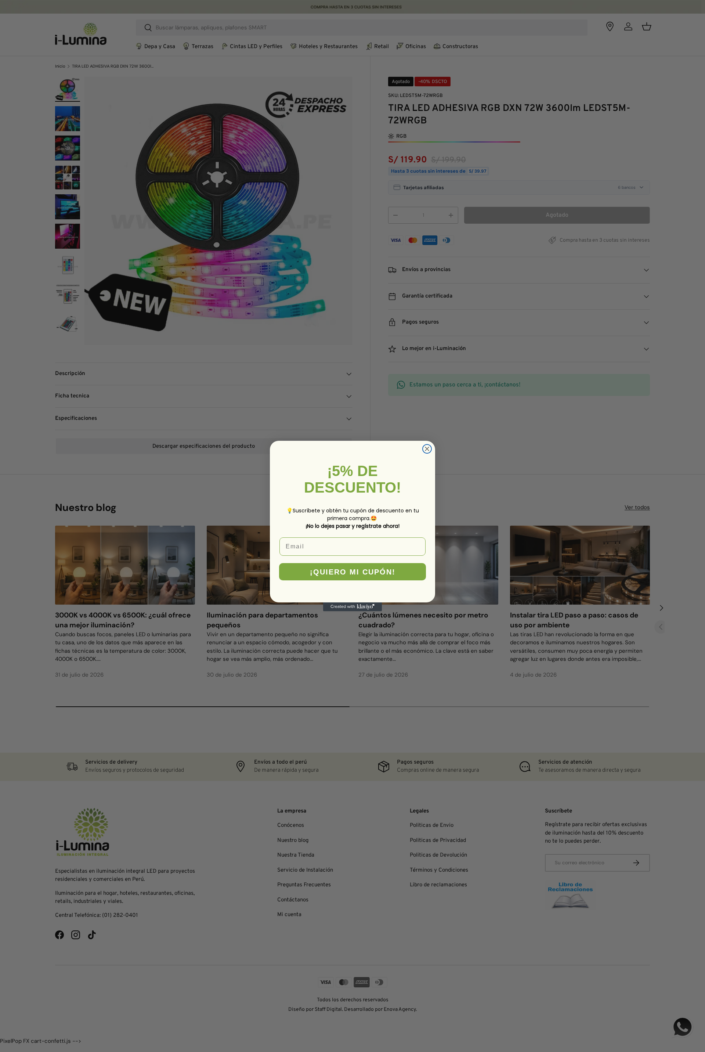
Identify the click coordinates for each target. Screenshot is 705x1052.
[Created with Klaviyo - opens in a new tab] (352, 606)
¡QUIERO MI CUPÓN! (352, 572)
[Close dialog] (427, 448)
